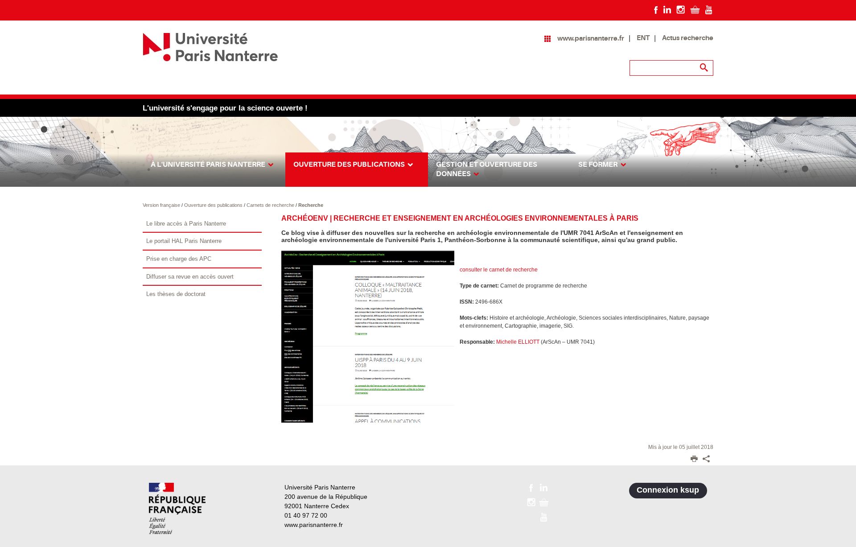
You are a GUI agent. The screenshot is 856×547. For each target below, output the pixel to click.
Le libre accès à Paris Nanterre (186, 223)
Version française (162, 205)
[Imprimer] (694, 460)
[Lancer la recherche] (704, 67)
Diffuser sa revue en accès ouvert (190, 276)
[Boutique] (695, 9)
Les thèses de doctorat (176, 294)
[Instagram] (680, 9)
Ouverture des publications (214, 205)
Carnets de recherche (271, 205)
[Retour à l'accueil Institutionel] (177, 508)
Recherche (310, 205)
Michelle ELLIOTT (517, 342)
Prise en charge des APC (178, 258)
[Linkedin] (667, 9)
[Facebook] (656, 9)
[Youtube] (708, 9)
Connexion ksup (668, 489)
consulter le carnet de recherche (499, 270)
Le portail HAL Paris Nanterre (184, 241)
